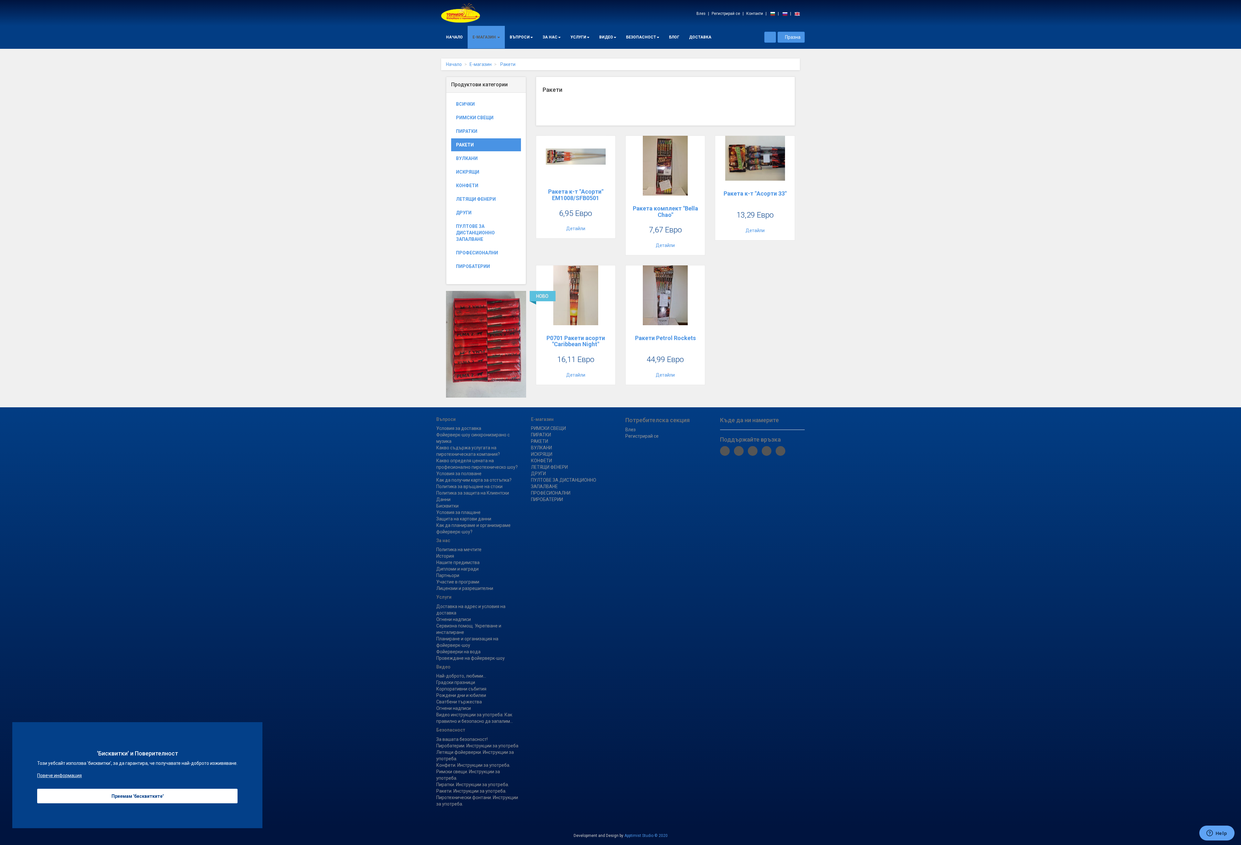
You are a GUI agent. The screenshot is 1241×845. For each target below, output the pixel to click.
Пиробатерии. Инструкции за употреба (477, 745)
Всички (465, 104)
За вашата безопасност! (462, 739)
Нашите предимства (458, 562)
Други (464, 212)
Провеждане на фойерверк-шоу (470, 658)
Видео (606, 37)
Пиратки (466, 131)
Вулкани (467, 158)
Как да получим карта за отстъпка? (474, 480)
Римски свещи (474, 117)
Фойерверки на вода (458, 651)
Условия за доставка (458, 428)
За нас (550, 37)
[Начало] (460, 12)
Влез (700, 13)
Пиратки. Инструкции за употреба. (472, 784)
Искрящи (467, 172)
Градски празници (455, 682)
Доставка (700, 37)
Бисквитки (447, 505)
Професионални (477, 252)
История (445, 556)
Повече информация (59, 775)
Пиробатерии (473, 266)
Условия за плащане (458, 512)
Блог (674, 37)
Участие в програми (457, 581)
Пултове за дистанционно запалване (475, 233)
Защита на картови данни (463, 518)
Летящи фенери (476, 199)
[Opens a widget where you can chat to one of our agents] (1217, 834)
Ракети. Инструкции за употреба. (471, 791)
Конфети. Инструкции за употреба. (473, 765)
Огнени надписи (453, 619)
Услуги (578, 37)
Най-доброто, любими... (461, 676)
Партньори (447, 575)
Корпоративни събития (461, 688)
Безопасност (641, 37)
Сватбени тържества (459, 701)
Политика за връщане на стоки (469, 486)
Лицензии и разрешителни (464, 588)
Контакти (754, 13)
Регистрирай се (726, 13)
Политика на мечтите (459, 549)
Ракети (507, 64)
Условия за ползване (459, 473)
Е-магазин (484, 37)
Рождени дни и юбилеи (461, 695)
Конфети (467, 185)
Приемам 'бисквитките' (137, 796)
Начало (454, 37)
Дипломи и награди (457, 569)
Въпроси (520, 37)
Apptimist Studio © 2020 (646, 835)
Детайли (575, 228)
